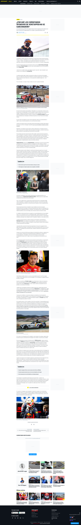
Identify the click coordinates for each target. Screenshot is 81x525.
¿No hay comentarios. (32, 438)
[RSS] (23, 518)
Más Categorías (41, 1)
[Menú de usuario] (80, 1)
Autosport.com (34, 515)
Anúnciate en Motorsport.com (56, 513)
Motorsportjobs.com (35, 513)
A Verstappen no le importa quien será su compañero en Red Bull (29, 166)
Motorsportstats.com (35, 516)
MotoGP (20, 1)
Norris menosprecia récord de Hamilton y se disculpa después (29, 374)
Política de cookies (40, 522)
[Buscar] (78, 1)
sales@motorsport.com (55, 516)
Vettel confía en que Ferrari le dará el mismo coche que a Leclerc (29, 164)
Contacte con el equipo (55, 514)
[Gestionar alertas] (34, 424)
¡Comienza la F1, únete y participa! (56, 3)
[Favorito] (45, 32)
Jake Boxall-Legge (21, 32)
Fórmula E (31, 1)
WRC (35, 1)
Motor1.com (33, 512)
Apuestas (47, 3)
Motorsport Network (36, 523)
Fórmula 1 (10, 1)
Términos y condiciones (33, 522)
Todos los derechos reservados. (45, 523)
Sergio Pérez (43, 3)
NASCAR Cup (25, 1)
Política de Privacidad (47, 522)
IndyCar (15, 1)
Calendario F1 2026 (29, 3)
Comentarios (53, 511)
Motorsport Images (24, 108)
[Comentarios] (47, 32)
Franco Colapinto (36, 3)
